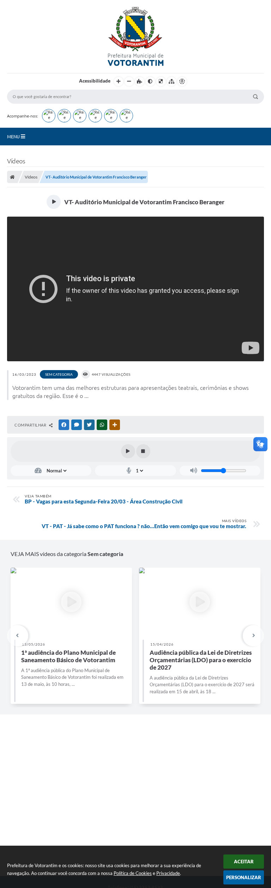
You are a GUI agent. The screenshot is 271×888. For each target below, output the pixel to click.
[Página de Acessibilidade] (182, 81)
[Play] (128, 451)
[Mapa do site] (171, 81)
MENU (14, 136)
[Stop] (143, 451)
